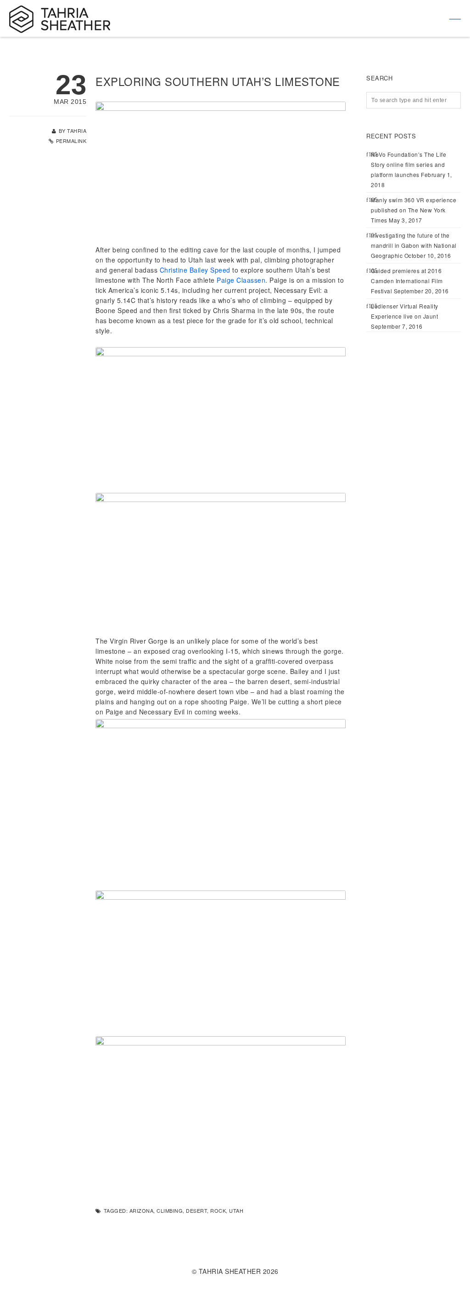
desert (196, 1210)
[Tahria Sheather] (59, 18)
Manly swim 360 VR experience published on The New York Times (413, 210)
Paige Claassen (241, 280)
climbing (170, 1210)
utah (236, 1210)
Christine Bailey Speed (195, 269)
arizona (141, 1210)
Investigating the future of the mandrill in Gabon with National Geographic (414, 245)
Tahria (76, 130)
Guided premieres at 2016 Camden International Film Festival (407, 281)
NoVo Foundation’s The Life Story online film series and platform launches (408, 164)
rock (218, 1210)
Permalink (71, 140)
